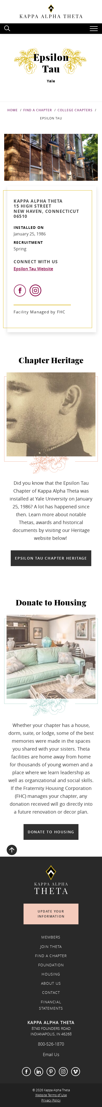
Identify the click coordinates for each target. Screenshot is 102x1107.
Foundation (51, 965)
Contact (51, 992)
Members (50, 937)
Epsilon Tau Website (33, 269)
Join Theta (51, 946)
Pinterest (51, 1071)
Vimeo (75, 1071)
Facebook (26, 1071)
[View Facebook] (20, 290)
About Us (51, 983)
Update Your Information (51, 914)
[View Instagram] (35, 290)
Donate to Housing (51, 831)
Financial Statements (51, 1005)
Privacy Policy (51, 1100)
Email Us (51, 1054)
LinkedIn (38, 1071)
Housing (51, 974)
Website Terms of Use (51, 1095)
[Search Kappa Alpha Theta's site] (8, 27)
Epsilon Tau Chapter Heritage (51, 558)
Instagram (63, 1071)
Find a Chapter (37, 110)
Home (12, 110)
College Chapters (75, 110)
